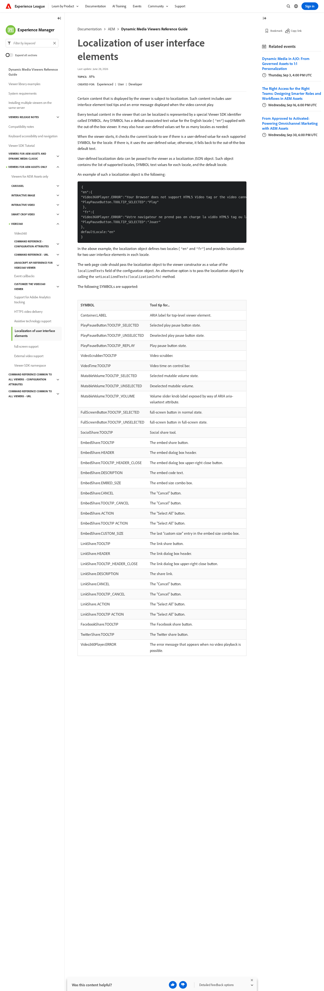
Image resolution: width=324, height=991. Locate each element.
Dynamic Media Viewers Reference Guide (154, 29)
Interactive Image (23, 195)
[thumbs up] (173, 985)
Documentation (90, 29)
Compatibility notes (21, 126)
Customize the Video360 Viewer (29, 286)
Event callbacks (24, 276)
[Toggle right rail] (264, 18)
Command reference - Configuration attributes (31, 244)
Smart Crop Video (23, 214)
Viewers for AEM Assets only (27, 167)
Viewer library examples (24, 84)
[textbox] (32, 43)
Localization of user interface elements (35, 333)
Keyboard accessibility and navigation (33, 136)
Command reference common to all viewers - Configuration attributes (30, 379)
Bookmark (276, 30)
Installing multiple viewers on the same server (30, 105)
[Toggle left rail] (59, 18)
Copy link (296, 30)
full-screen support (26, 346)
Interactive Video (23, 205)
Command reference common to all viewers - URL (30, 394)
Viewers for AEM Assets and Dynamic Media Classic (27, 156)
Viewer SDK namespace (30, 365)
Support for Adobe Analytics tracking (32, 299)
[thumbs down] (183, 985)
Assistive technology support (32, 321)
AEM (111, 29)
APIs (92, 76)
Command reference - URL (31, 254)
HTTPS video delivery (28, 311)
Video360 (17, 224)
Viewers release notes (24, 117)
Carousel (17, 186)
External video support (28, 356)
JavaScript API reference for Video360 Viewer (33, 265)
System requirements (23, 93)
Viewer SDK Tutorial (22, 145)
